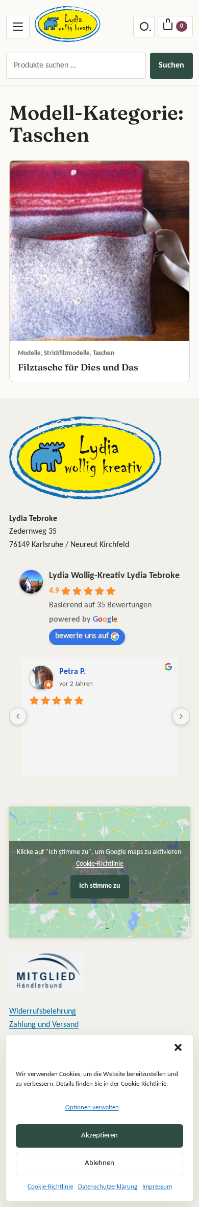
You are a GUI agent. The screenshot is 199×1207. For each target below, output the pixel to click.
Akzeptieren (99, 1135)
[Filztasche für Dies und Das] (99, 251)
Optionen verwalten (92, 1107)
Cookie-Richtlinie (50, 1186)
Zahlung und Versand (44, 1025)
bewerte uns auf (82, 636)
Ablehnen (99, 1163)
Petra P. (72, 672)
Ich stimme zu (99, 886)
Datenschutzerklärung (107, 1186)
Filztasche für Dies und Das (78, 367)
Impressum (157, 1186)
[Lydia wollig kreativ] (68, 24)
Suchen (171, 65)
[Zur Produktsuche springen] (144, 26)
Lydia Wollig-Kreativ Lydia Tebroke (114, 576)
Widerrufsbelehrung (42, 1011)
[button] (178, 1047)
